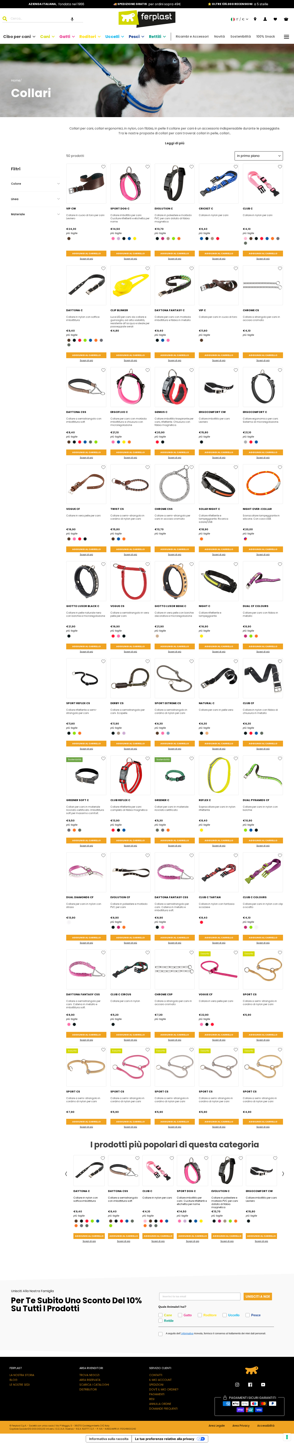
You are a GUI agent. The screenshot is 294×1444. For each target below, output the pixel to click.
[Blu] (129, 238)
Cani (45, 36)
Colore (16, 184)
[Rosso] (218, 238)
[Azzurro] (168, 733)
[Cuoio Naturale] (207, 733)
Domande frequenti (163, 1408)
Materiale (18, 214)
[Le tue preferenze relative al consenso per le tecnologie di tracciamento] (287, 1437)
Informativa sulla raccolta (108, 1439)
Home (15, 80)
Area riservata (89, 1380)
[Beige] (157, 636)
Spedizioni (156, 1384)
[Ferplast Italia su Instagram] (237, 1384)
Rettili (155, 36)
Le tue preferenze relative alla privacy (164, 1439)
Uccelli (112, 36)
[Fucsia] (113, 238)
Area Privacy (241, 1426)
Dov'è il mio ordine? (163, 1389)
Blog (13, 1380)
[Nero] (124, 238)
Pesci (134, 36)
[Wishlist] (275, 19)
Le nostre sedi (20, 1384)
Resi (151, 1399)
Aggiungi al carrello (86, 253)
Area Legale (217, 1426)
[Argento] (245, 442)
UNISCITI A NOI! (258, 1296)
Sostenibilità (240, 36)
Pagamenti (156, 1394)
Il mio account (160, 1380)
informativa (187, 1333)
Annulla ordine (160, 1404)
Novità (219, 36)
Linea (14, 199)
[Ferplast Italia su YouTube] (260, 1384)
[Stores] (255, 19)
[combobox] (45, 19)
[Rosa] (245, 238)
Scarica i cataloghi (94, 1384)
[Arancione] (179, 238)
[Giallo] (135, 238)
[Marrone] (69, 238)
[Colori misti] (245, 539)
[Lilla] (118, 238)
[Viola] (163, 238)
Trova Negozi (89, 1375)
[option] (56, 4)
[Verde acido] (173, 238)
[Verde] (245, 243)
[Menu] (286, 37)
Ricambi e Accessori (192, 36)
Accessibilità (265, 1426)
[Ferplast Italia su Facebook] (247, 1384)
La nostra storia (22, 1375)
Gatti (64, 36)
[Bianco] (69, 922)
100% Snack (265, 36)
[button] (72, 19)
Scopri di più (86, 258)
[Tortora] (168, 238)
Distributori (88, 1389)
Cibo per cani (17, 36)
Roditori (87, 36)
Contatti (155, 1375)
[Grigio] (278, 238)
